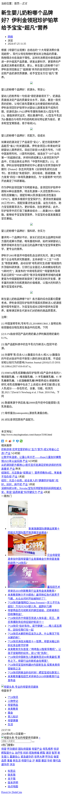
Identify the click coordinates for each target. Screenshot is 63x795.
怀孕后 (49, 756)
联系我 (12, 774)
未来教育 (49, 590)
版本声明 (13, 782)
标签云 (12, 771)
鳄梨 (42, 752)
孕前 (49, 760)
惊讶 (56, 749)
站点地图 (13, 786)
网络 (10, 36)
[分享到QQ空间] (6, 441)
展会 (44, 532)
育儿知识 (13, 716)
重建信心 (15, 756)
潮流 (48, 752)
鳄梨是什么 (7, 752)
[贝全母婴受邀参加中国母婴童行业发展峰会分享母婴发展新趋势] (27, 555)
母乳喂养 (48, 749)
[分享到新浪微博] (10, 441)
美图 (38, 760)
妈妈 (25, 752)
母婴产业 (37, 749)
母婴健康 (13, 720)
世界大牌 (39, 756)
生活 (10, 724)
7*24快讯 (21, 562)
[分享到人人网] (17, 441)
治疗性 (19, 752)
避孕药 (5, 764)
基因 (44, 760)
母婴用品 (13, 610)
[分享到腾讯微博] (13, 441)
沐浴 (12, 764)
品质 (3, 760)
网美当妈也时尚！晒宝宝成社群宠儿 (38, 672)
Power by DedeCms (11, 792)
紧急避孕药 (27, 756)
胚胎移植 (34, 752)
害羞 (9, 760)
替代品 (57, 760)
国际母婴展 (24, 749)
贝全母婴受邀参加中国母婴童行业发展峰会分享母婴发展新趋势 (34, 559)
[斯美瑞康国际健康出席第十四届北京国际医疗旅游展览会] (18, 528)
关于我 (12, 778)
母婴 (3, 749)
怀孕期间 (12, 749)
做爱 (56, 756)
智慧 (54, 752)
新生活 (17, 760)
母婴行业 (26, 760)
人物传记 (13, 701)
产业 (7, 453)
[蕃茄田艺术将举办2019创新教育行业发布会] (27, 587)
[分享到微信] (21, 441)
